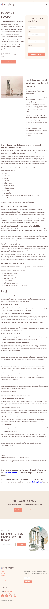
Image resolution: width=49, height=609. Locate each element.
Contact (3, 579)
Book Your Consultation (9, 62)
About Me (3, 575)
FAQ (2, 577)
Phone (29, 31)
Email (29, 38)
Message (30, 45)
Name (29, 24)
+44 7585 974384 (10, 472)
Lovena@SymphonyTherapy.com (11, 593)
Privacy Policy (4, 580)
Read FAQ (17, 510)
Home (2, 571)
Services (3, 573)
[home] (9, 4)
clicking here (36, 482)
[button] (46, 4)
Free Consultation (29, 510)
